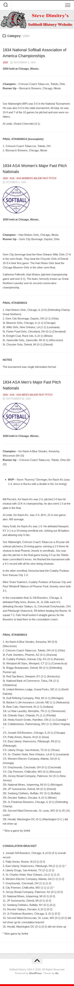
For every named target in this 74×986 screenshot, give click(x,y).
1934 (5, 62)
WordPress (35, 973)
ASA (12, 178)
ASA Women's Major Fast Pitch (36, 178)
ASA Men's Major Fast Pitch (34, 394)
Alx (57, 973)
